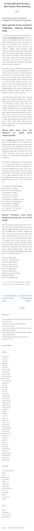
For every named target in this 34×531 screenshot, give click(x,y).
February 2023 (6, 448)
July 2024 (4, 411)
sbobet (4, 481)
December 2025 (6, 374)
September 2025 (6, 380)
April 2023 (4, 444)
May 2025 (4, 389)
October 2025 (5, 378)
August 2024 (5, 409)
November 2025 (6, 376)
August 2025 (5, 383)
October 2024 (5, 405)
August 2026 (5, 356)
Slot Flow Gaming (7, 488)
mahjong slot (11, 140)
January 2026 (5, 372)
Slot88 (4, 495)
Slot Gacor (5, 490)
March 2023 (5, 446)
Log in (3, 510)
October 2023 (5, 431)
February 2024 (6, 422)
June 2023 (4, 440)
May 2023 (4, 442)
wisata (4, 499)
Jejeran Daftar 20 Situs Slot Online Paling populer (25, 298)
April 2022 (4, 451)
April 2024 (4, 418)
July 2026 (4, 358)
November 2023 (6, 429)
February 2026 (6, 369)
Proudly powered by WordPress (16, 527)
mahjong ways (6, 477)
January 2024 (5, 424)
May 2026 (4, 363)
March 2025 (5, 394)
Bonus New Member (7, 470)
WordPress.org (6, 516)
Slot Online (16, 284)
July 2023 (4, 437)
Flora (3, 475)
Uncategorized (19, 282)
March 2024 (5, 420)
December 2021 (6, 453)
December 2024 (6, 400)
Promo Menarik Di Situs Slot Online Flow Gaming (17, 5)
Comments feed (6, 514)
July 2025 (4, 385)
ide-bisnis (4, 527)
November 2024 (6, 402)
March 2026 (5, 367)
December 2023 (6, 427)
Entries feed (5, 512)
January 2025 (5, 398)
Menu (17, 11)
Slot (11, 284)
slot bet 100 (5, 486)
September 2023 (6, 433)
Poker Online (5, 479)
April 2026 (4, 365)
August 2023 (5, 435)
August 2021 (5, 457)
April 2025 (4, 391)
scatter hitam (5, 484)
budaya (4, 473)
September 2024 (6, 407)
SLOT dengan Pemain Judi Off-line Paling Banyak (9, 298)
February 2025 (6, 396)
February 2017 (6, 459)
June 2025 (4, 387)
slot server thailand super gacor (14, 38)
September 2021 (6, 455)
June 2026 (4, 361)
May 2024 (4, 416)
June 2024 (4, 413)
